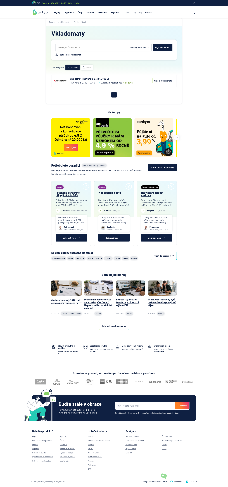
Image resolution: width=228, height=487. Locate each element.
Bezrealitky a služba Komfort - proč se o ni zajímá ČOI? (127, 302)
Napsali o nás (130, 448)
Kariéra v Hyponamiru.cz (172, 440)
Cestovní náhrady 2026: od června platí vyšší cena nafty (66, 302)
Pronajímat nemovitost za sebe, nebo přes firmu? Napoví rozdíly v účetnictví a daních (98, 304)
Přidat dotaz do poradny (162, 167)
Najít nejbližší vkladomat (70, 54)
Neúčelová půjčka (39, 453)
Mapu (88, 67)
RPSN (90, 469)
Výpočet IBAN (93, 453)
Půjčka (117, 258)
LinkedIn (193, 482)
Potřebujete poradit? (65, 165)
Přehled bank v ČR (95, 457)
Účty (80, 12)
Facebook (178, 482)
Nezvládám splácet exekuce (152, 194)
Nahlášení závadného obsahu (99, 440)
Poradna (148, 12)
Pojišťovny (138, 12)
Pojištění (115, 12)
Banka (70, 258)
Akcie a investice (58, 258)
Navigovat (128, 82)
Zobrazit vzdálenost (111, 82)
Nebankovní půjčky (67, 448)
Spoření (90, 12)
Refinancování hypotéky (41, 440)
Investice (102, 12)
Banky (127, 12)
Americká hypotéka (67, 457)
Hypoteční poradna (95, 258)
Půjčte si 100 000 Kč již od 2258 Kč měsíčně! (61, 3)
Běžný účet (80, 258)
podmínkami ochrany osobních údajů (164, 413)
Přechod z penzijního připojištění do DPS (68, 194)
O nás (164, 448)
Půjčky (57, 12)
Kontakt (128, 453)
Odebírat (182, 405)
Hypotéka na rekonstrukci (42, 457)
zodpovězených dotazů (94, 165)
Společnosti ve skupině (134, 440)
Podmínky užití (131, 444)
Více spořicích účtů (109, 192)
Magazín (91, 444)
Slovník (90, 448)
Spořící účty (64, 461)
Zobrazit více (69, 237)
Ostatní (134, 258)
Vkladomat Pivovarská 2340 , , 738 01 (89, 78)
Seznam (74, 67)
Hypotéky (69, 12)
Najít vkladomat (162, 47)
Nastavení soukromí (133, 436)
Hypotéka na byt (66, 453)
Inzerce (90, 436)
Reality (125, 258)
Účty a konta (167, 436)
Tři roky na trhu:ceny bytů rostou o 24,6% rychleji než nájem (162, 302)
